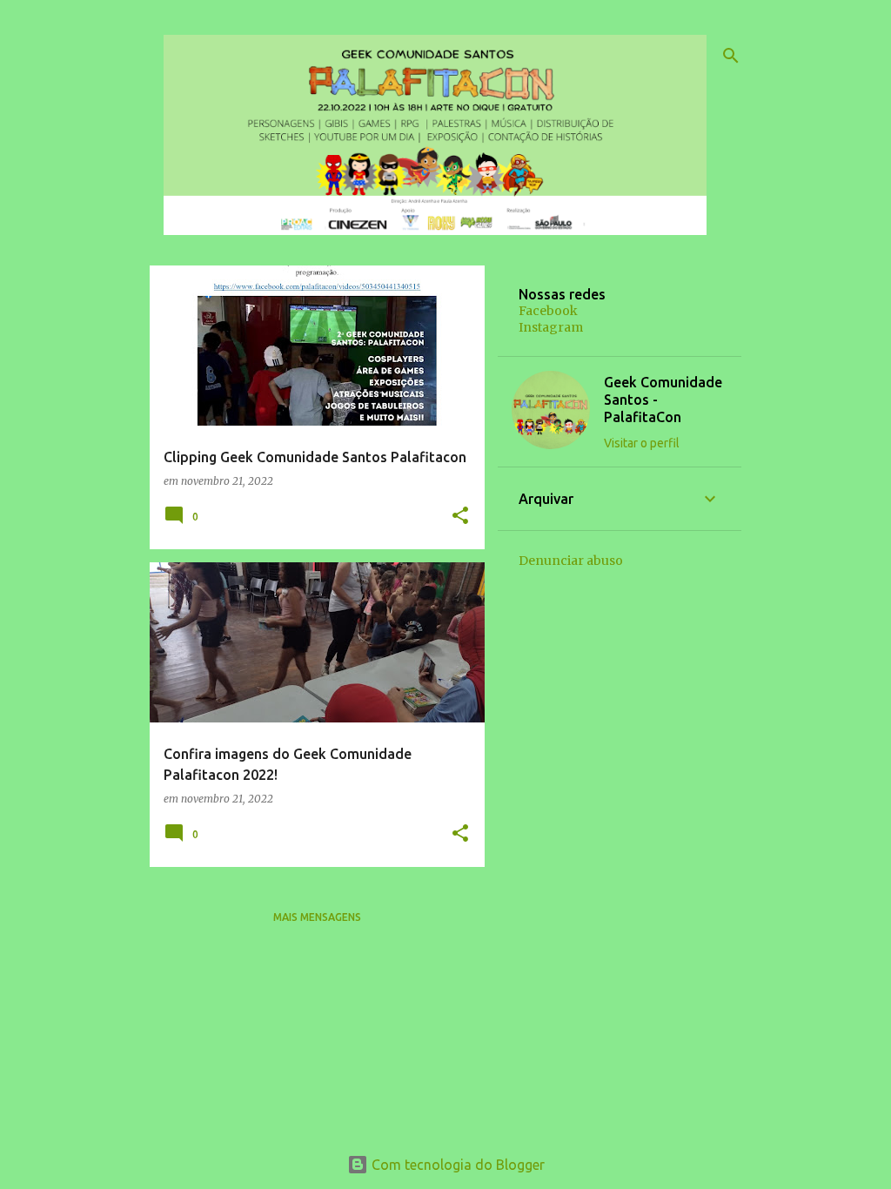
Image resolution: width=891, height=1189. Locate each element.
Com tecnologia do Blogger (456, 1164)
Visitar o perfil (642, 443)
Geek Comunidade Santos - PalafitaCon (663, 399)
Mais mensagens (317, 917)
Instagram (551, 327)
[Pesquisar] (730, 56)
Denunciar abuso (571, 560)
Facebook (548, 311)
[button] (460, 516)
